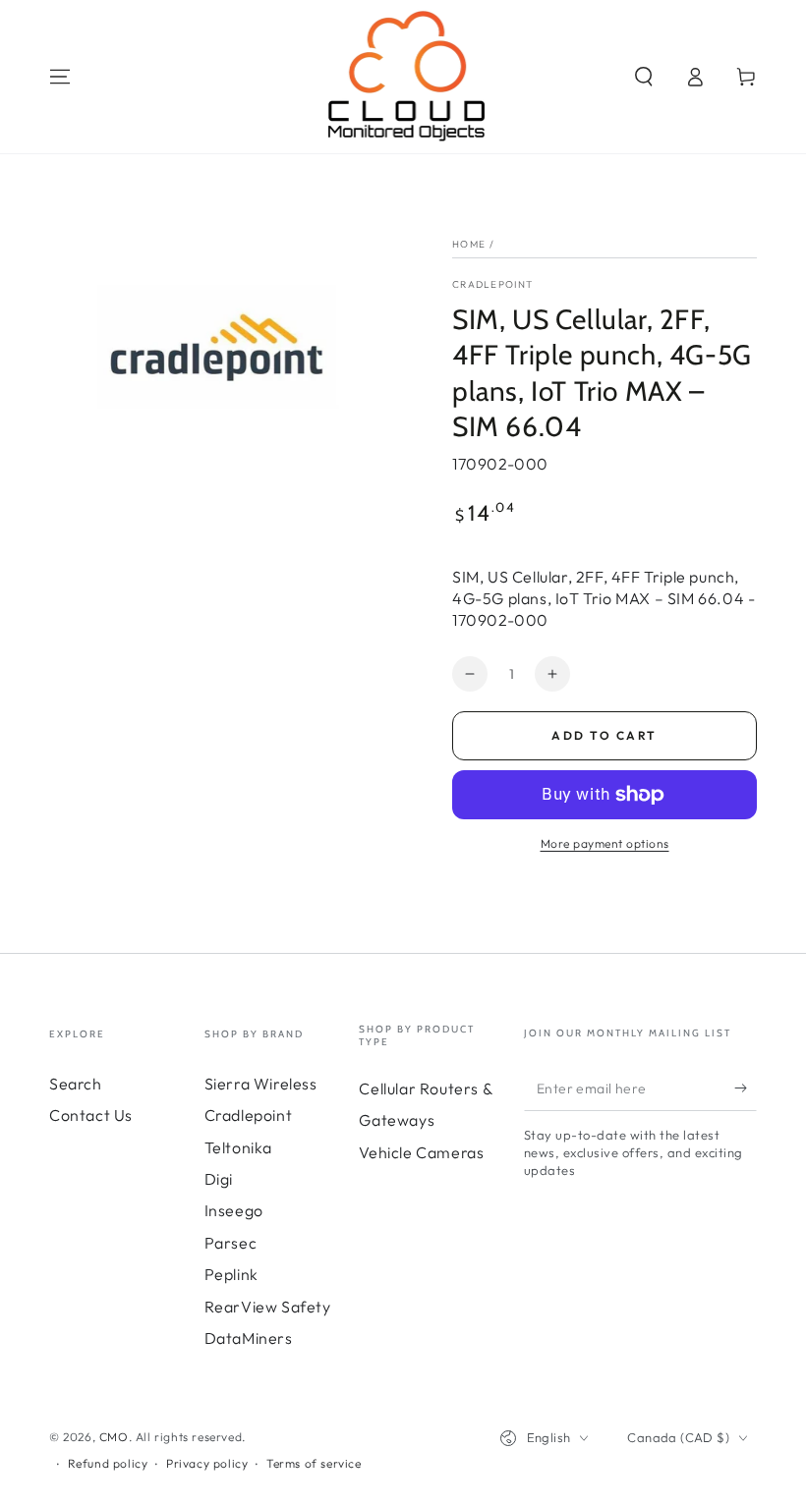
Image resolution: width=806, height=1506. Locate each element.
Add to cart (604, 735)
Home (469, 244)
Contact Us (91, 1115)
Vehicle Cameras (421, 1152)
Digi (218, 1179)
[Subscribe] (745, 1088)
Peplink (231, 1274)
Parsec (231, 1243)
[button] (643, 76)
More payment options (605, 843)
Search (75, 1083)
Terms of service (314, 1463)
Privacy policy (207, 1463)
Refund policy (108, 1463)
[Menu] (60, 76)
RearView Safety (267, 1306)
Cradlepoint (492, 284)
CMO (114, 1436)
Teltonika (238, 1147)
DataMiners (248, 1338)
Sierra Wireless (260, 1083)
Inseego (233, 1210)
